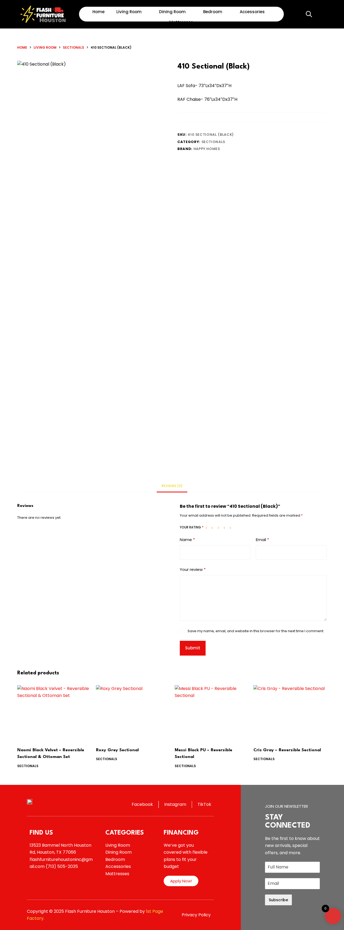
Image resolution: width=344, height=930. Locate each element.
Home (98, 12)
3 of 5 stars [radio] (219, 527)
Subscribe (278, 900)
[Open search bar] (308, 14)
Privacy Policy (196, 915)
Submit (192, 648)
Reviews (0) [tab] (172, 486)
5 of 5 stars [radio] (231, 527)
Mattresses (181, 22)
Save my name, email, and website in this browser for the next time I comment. (256, 631)
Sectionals (213, 141)
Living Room (129, 12)
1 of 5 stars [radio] (207, 527)
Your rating (191, 527)
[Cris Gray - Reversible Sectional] (290, 712)
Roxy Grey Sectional (117, 750)
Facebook (142, 804)
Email (262, 539)
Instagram (175, 804)
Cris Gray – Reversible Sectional (287, 750)
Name (187, 539)
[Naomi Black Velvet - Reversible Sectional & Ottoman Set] (54, 712)
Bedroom (212, 12)
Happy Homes (207, 148)
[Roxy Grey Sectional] (132, 712)
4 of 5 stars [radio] (225, 527)
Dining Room (172, 12)
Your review (193, 569)
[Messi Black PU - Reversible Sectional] (211, 712)
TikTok (204, 804)
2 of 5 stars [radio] (213, 527)
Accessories (252, 12)
